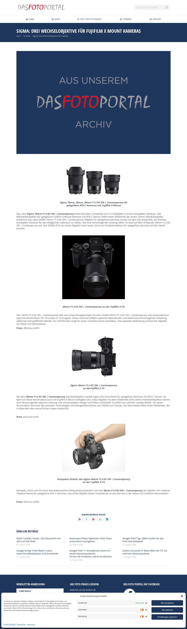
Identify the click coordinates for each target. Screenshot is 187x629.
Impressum (31, 624)
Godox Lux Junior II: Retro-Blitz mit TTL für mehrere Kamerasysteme (144, 552)
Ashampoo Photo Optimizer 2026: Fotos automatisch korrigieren (90, 540)
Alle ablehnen (167, 610)
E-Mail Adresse (25, 591)
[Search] (166, 7)
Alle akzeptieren (167, 603)
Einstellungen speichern (167, 617)
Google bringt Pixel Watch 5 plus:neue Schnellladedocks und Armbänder (37, 552)
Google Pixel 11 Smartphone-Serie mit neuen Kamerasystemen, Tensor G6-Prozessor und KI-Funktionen (90, 553)
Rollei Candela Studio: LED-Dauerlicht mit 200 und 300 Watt (38, 540)
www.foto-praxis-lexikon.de (83, 589)
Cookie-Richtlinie (10, 624)
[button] (182, 596)
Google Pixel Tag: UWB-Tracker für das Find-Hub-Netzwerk (143, 540)
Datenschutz (21, 624)
